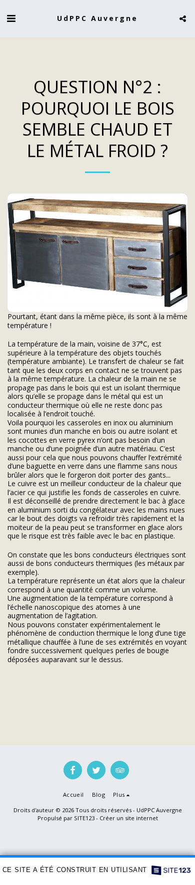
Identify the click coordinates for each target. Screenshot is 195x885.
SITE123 (84, 818)
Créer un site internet (129, 818)
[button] (11, 18)
